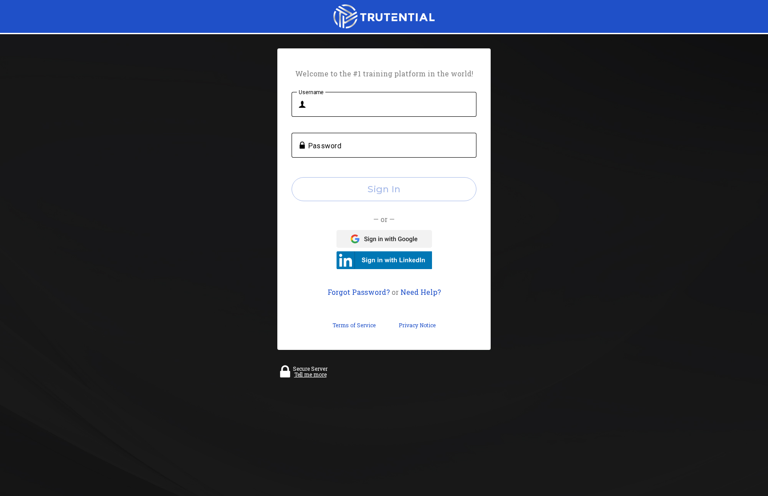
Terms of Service (354, 325)
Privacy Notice (417, 325)
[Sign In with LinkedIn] (384, 260)
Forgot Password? (359, 292)
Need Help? (420, 292)
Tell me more (310, 374)
